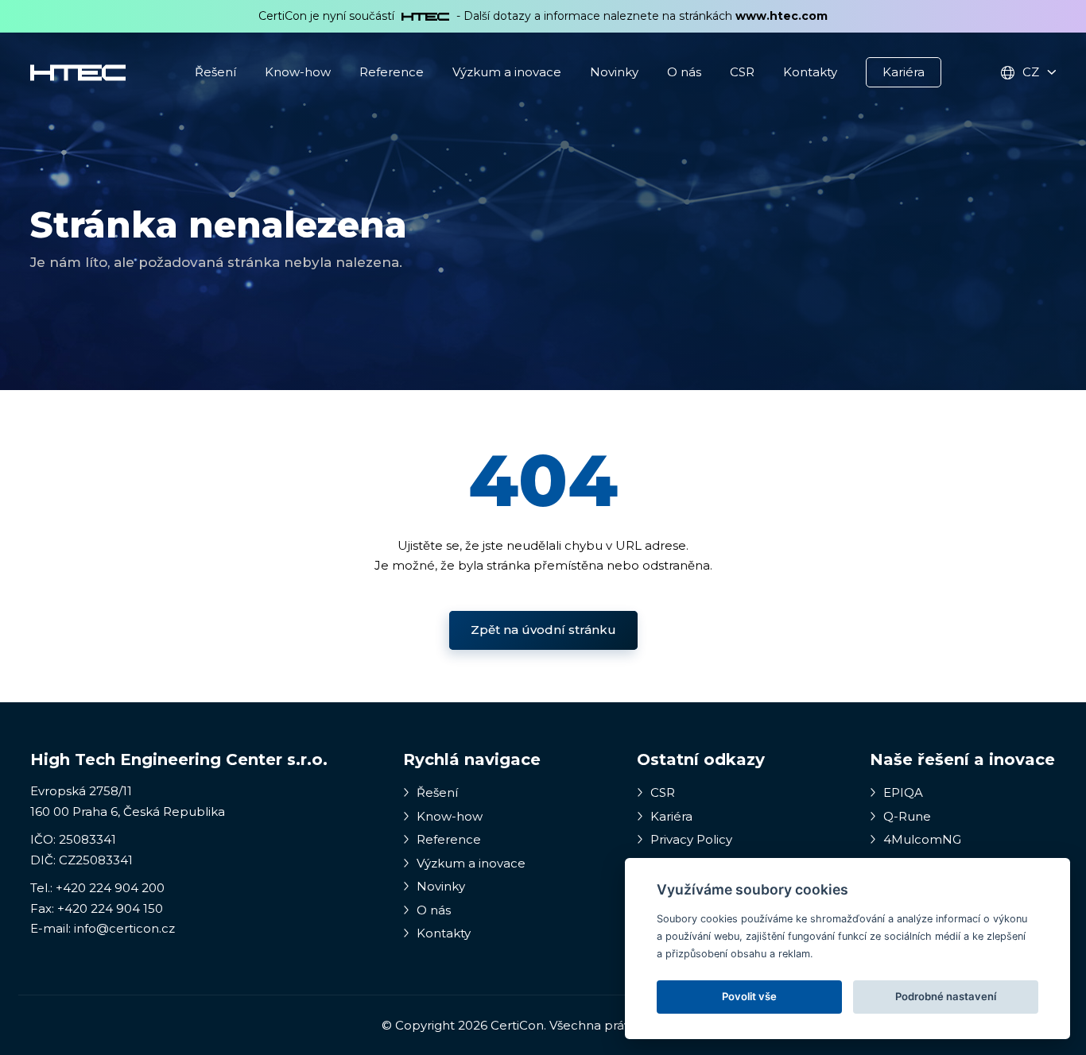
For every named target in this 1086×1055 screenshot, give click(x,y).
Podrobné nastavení (945, 996)
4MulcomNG (920, 839)
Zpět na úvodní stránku (543, 629)
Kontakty (810, 71)
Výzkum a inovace (506, 71)
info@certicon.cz (124, 928)
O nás (684, 71)
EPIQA (901, 792)
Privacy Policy (689, 839)
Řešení (215, 71)
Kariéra (903, 71)
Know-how (298, 71)
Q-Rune (905, 816)
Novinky (614, 71)
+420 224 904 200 (110, 887)
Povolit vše (749, 996)
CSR (742, 71)
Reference (391, 71)
